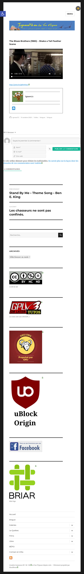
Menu (70, 14)
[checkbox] (78, 8)
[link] (3, 14)
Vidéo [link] (36, 117)
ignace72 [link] (15, 117)
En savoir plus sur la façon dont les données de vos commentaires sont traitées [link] (41, 162)
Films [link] (11, 536)
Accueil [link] (12, 514)
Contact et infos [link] (16, 552)
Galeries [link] (12, 525)
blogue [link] (42, 117)
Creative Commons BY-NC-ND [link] (20, 565)
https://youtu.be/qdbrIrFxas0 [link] (18, 85)
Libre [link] (11, 541)
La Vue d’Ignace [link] (37, 565)
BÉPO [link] (11, 547)
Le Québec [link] (14, 530)
